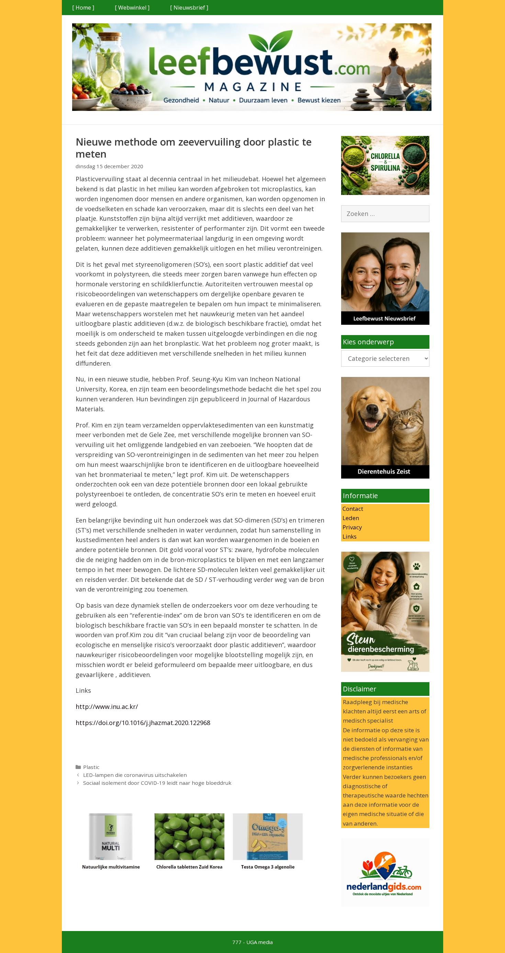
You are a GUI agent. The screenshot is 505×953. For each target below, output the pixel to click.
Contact (352, 509)
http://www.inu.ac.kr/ (107, 706)
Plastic (91, 766)
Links (349, 536)
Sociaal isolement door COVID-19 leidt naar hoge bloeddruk (157, 782)
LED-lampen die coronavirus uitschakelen (135, 774)
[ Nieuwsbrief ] (189, 7)
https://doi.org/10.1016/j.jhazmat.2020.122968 (143, 723)
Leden (350, 518)
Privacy (351, 527)
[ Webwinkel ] (132, 7)
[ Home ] (83, 7)
